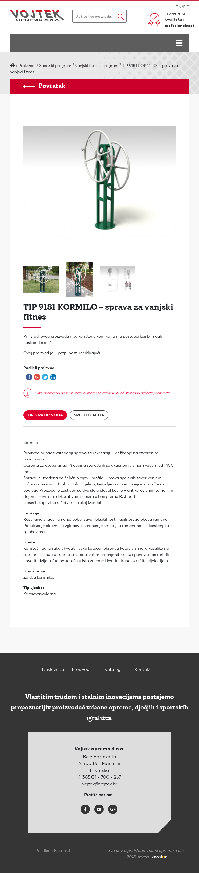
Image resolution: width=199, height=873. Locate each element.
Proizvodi (26, 65)
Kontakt (142, 669)
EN (179, 7)
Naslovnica (53, 669)
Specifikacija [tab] (89, 415)
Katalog (112, 669)
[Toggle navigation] (179, 43)
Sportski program (55, 65)
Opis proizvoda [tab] (45, 415)
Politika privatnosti (52, 850)
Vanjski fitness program (96, 65)
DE (186, 7)
